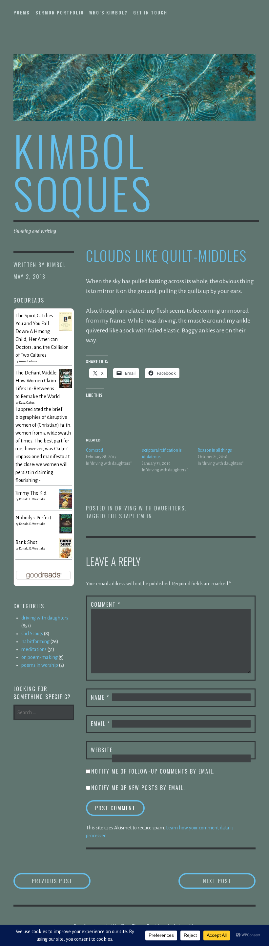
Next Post (229, 881)
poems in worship (39, 665)
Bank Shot (26, 542)
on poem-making (39, 657)
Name (100, 697)
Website (102, 750)
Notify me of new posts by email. (138, 788)
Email (100, 724)
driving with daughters (150, 508)
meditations (34, 649)
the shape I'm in (130, 516)
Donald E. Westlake (32, 499)
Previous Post (61, 881)
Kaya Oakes (27, 402)
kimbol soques (83, 171)
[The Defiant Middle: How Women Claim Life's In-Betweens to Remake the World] (65, 386)
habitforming (35, 641)
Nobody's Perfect (33, 517)
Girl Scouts (32, 633)
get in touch (150, 12)
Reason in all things (215, 450)
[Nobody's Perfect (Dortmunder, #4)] (65, 532)
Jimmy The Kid (30, 493)
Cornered (94, 450)
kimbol (56, 265)
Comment (105, 604)
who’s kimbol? (108, 12)
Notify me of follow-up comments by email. (153, 771)
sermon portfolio (59, 12)
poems (21, 12)
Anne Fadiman (29, 361)
